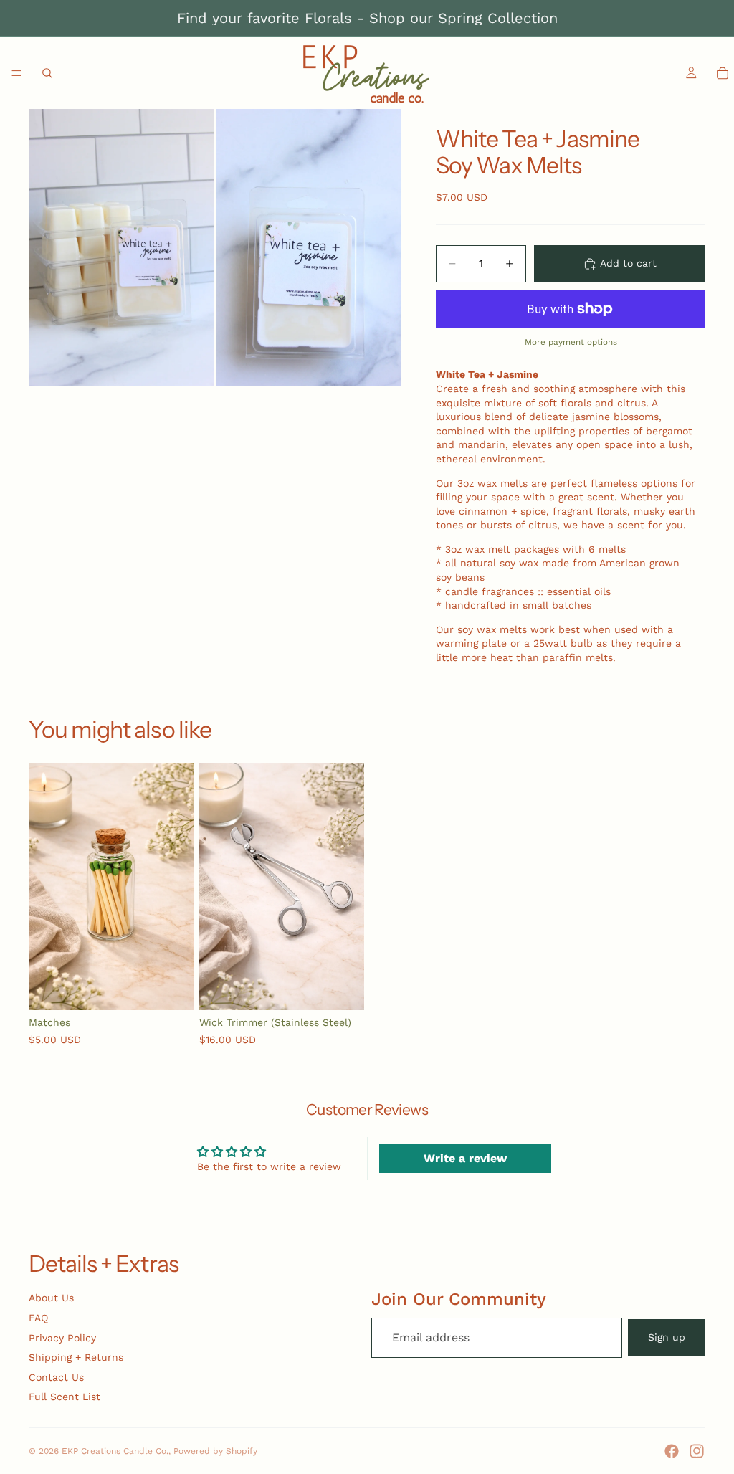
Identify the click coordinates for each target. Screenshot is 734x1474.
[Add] (171, 989)
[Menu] (16, 73)
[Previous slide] (44, 887)
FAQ (38, 1317)
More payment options (571, 342)
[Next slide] (178, 887)
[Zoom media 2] (308, 247)
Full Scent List (64, 1396)
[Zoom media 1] (121, 247)
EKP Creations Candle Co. (115, 1451)
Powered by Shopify (215, 1451)
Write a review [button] (465, 1158)
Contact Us (56, 1377)
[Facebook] (671, 1451)
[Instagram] (696, 1451)
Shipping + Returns (76, 1357)
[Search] (47, 73)
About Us (51, 1297)
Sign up (666, 1337)
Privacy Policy (62, 1338)
